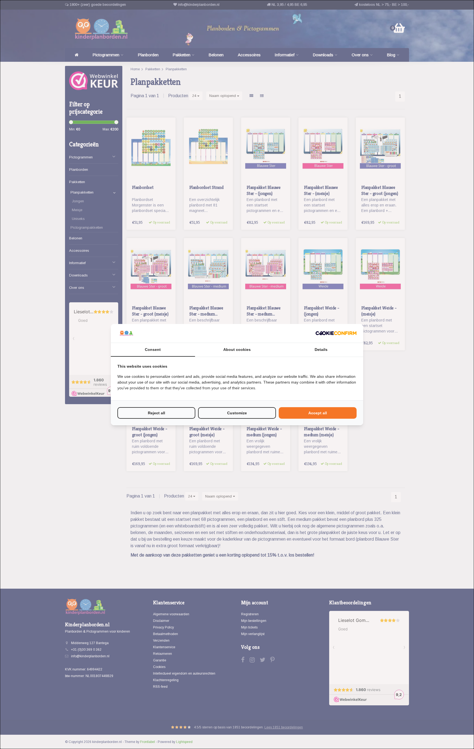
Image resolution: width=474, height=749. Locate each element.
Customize (237, 413)
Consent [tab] (153, 349)
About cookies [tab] (237, 349)
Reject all (156, 413)
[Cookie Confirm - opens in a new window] (336, 333)
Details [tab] (321, 349)
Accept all (317, 413)
